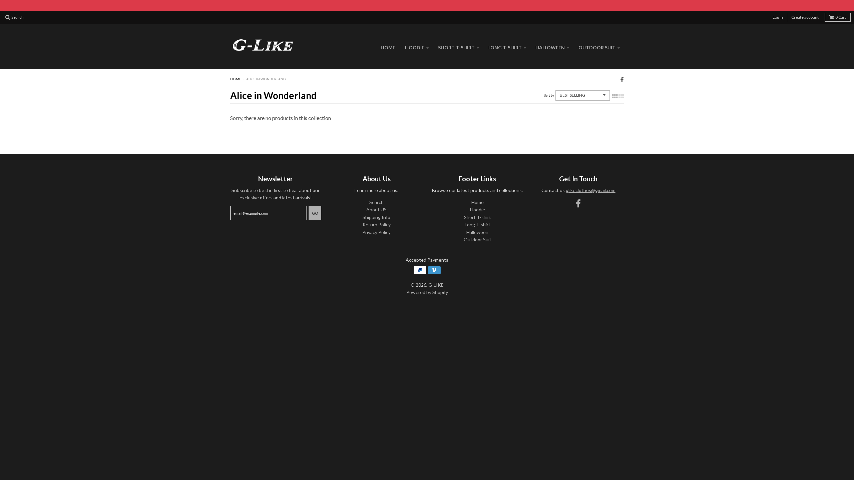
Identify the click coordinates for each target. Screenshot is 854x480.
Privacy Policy (376, 232)
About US (376, 209)
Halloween (550, 47)
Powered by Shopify (427, 292)
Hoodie (414, 47)
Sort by (549, 95)
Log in (778, 17)
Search (376, 202)
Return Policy (377, 224)
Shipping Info (376, 217)
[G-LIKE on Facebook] (622, 79)
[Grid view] (614, 95)
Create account (805, 17)
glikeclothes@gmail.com (590, 190)
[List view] (621, 95)
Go (315, 213)
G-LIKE (436, 285)
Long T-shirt (505, 47)
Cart (840, 17)
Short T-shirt (456, 47)
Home (388, 47)
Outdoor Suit (596, 47)
